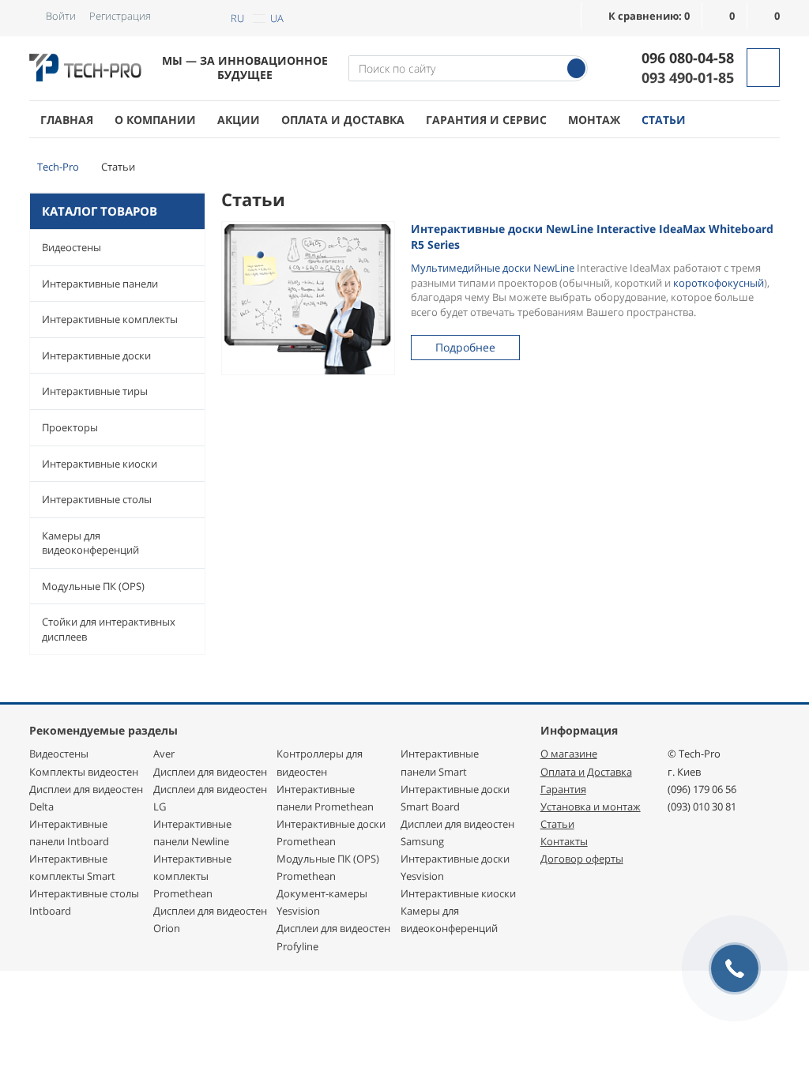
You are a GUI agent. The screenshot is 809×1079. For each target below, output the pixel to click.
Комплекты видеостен (83, 772)
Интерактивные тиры (95, 391)
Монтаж (594, 119)
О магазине (568, 753)
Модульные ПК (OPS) (93, 586)
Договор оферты (581, 859)
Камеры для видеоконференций (90, 543)
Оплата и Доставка (586, 772)
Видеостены (71, 247)
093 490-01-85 (688, 77)
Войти (61, 16)
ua (277, 18)
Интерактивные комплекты (110, 319)
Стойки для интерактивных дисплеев (108, 629)
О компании (155, 119)
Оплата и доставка (342, 119)
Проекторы (70, 427)
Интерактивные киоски (99, 464)
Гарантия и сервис (486, 119)
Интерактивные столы (97, 499)
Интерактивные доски (96, 355)
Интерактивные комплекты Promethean (192, 876)
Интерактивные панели (100, 283)
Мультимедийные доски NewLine (492, 268)
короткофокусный (718, 283)
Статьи (664, 119)
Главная (66, 119)
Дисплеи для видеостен (210, 772)
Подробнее (465, 347)
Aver (164, 753)
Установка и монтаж (590, 806)
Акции (238, 119)
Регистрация (120, 16)
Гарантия (563, 789)
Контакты (564, 841)
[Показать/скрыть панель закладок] (229, 407)
